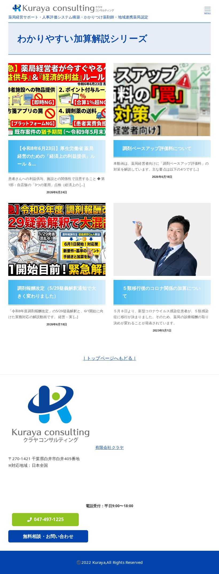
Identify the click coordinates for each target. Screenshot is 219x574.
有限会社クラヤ (109, 447)
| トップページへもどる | (109, 358)
